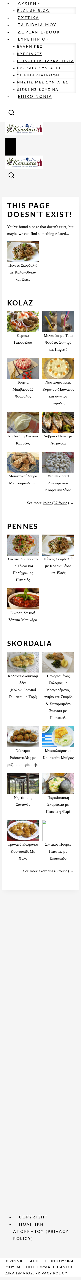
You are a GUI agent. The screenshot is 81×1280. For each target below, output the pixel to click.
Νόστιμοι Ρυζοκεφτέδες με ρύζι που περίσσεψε (22, 757)
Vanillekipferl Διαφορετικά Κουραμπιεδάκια (58, 483)
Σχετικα (28, 18)
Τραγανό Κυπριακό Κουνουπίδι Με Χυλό (23, 851)
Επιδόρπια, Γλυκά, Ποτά (45, 61)
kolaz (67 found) (56, 503)
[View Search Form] (11, 114)
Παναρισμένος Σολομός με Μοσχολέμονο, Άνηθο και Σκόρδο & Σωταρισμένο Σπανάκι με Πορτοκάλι (58, 697)
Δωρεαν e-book (39, 32)
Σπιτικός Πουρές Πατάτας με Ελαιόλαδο (58, 851)
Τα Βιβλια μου (37, 25)
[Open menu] (10, 147)
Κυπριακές (29, 54)
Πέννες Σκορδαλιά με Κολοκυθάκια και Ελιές (22, 272)
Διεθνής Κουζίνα (38, 89)
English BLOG (33, 10)
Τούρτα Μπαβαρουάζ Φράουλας (23, 389)
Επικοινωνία (35, 97)
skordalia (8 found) (54, 871)
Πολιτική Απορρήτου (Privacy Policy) (41, 1232)
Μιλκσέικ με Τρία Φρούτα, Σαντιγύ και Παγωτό (58, 342)
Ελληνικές (30, 46)
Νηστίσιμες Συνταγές (43, 82)
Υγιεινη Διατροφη (38, 75)
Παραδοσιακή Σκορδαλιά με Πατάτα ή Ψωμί (58, 804)
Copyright (33, 1217)
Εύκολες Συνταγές (39, 68)
